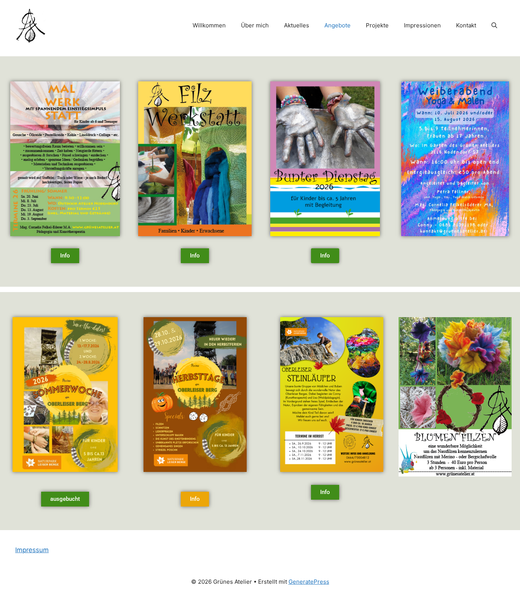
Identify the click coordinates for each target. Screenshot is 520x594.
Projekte (377, 25)
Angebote (337, 25)
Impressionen (422, 25)
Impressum (32, 550)
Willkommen (209, 25)
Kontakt (466, 25)
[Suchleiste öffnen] (494, 25)
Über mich (255, 25)
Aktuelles (296, 25)
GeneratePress (309, 581)
